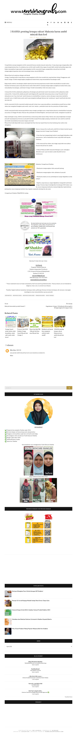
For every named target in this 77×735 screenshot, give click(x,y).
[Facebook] (51, 22)
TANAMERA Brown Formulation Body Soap (35, 663)
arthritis (8, 295)
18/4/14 (18, 350)
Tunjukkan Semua (68, 696)
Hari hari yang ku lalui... (35, 691)
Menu (9, 22)
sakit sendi (50, 295)
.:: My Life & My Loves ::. (35, 676)
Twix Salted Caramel (35, 670)
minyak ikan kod (28, 295)
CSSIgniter (25, 731)
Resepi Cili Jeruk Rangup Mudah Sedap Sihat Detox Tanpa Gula (30, 600)
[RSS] (48, 25)
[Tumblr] (71, 22)
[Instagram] (65, 22)
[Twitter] (48, 22)
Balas (11, 355)
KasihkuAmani (35, 669)
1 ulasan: (43, 37)
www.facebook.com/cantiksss (38, 279)
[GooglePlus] (54, 22)
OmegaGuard (40, 295)
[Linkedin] (61, 22)
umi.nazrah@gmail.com (38, 275)
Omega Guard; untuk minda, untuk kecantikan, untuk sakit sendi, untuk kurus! (10, 333)
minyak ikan (17, 295)
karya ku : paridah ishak (35, 683)
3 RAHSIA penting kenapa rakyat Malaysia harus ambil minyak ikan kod (38, 33)
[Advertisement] (38, 568)
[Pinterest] (58, 22)
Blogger (55, 730)
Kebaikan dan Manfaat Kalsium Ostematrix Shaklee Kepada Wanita (32, 619)
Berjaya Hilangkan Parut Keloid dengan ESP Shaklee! (27, 591)
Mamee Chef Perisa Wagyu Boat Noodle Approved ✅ (35, 692)
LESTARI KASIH (35, 685)
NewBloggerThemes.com (54, 731)
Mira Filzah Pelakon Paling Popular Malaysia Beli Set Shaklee (30, 628)
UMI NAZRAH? (38, 427)
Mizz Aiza (13, 350)
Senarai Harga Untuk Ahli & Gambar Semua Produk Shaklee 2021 (31, 610)
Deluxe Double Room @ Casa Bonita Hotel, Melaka (35, 677)
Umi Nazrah (39, 265)
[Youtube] (68, 22)
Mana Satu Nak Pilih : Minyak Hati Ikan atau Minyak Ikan (35, 331)
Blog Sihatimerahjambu (35, 661)
